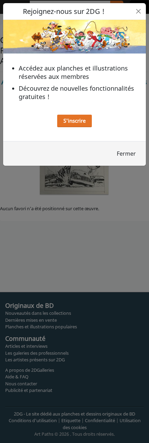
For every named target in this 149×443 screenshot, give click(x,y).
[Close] (138, 11)
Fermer (126, 153)
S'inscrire (74, 120)
